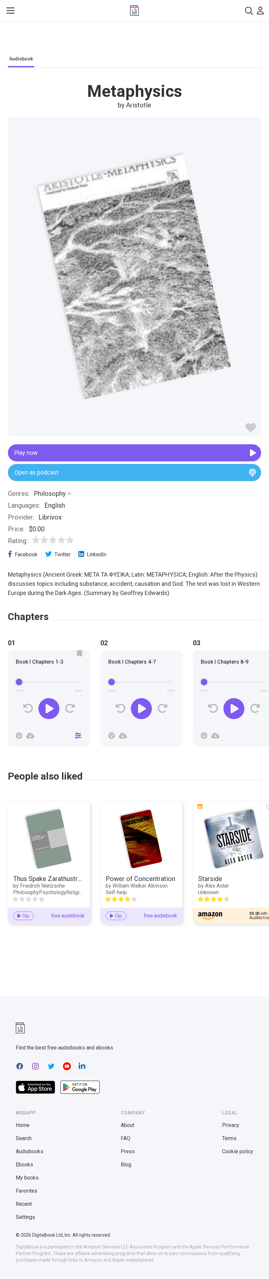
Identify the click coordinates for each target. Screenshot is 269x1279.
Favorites (26, 1191)
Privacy (230, 1125)
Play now (26, 452)
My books (27, 1178)
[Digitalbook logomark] (20, 1028)
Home (23, 1125)
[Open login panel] (260, 10)
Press (128, 1151)
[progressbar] (49, 682)
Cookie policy (237, 1151)
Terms (229, 1138)
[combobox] (249, 10)
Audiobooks (29, 1151)
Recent (24, 1204)
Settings (25, 1217)
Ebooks (24, 1164)
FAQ (125, 1138)
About (127, 1125)
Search (23, 1138)
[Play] (49, 708)
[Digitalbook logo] (134, 10)
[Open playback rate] (19, 735)
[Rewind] (28, 708)
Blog (126, 1164)
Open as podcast (36, 472)
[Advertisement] (134, 40)
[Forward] (69, 708)
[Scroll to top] (252, 1261)
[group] (49, 700)
